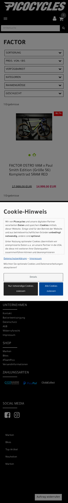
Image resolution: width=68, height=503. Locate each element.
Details (33, 277)
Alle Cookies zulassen (51, 289)
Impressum (36, 259)
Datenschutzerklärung (15, 259)
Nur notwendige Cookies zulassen (20, 289)
